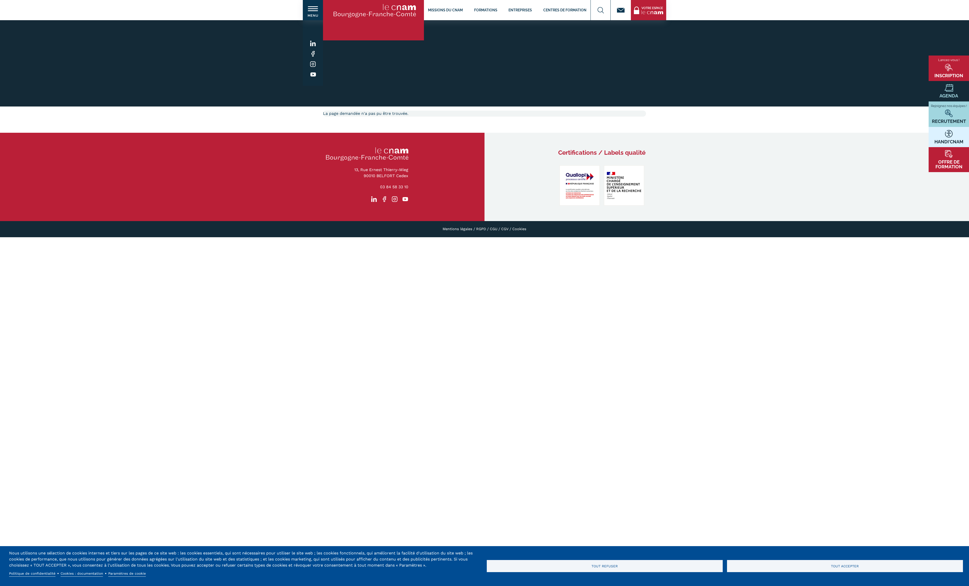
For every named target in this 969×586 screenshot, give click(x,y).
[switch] (313, 10)
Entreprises (520, 10)
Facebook (313, 54)
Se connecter (643, 3)
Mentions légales (457, 229)
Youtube (313, 74)
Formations (485, 10)
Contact (621, 10)
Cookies (519, 229)
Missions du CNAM (445, 10)
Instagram (313, 64)
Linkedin (313, 43)
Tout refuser (604, 566)
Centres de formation (564, 10)
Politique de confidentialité (32, 573)
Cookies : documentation (82, 573)
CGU (493, 229)
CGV (504, 229)
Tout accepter (845, 566)
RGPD (481, 229)
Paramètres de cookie (127, 573)
